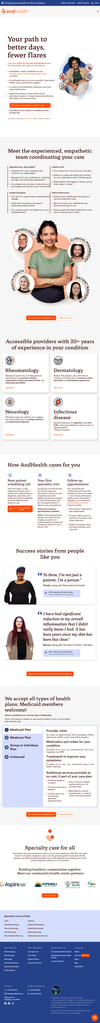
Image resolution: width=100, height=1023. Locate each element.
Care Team (32, 955)
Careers (78, 955)
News (77, 959)
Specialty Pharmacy (11, 966)
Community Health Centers (61, 951)
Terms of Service (57, 1011)
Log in (96, 3)
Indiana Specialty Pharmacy (38, 936)
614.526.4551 (35, 990)
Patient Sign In (9, 970)
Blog (76, 963)
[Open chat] (94, 1017)
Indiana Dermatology (35, 928)
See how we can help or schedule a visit (29, 105)
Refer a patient (83, 3)
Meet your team (65, 318)
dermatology (28, 74)
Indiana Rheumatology (36, 924)
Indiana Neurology (34, 932)
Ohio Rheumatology (11, 924)
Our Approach (33, 951)
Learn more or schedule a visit (42, 318)
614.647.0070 (36, 994)
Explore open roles (68, 3)
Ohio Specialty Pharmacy (13, 936)
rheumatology (15, 74)
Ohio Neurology (10, 932)
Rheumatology (9, 951)
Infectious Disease (11, 963)
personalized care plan (77, 503)
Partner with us (50, 895)
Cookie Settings (74, 1013)
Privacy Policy (69, 1011)
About (77, 951)
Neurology (8, 959)
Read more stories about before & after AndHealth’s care (50, 674)
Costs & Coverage (34, 963)
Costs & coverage (65, 814)
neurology (41, 74)
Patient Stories (33, 959)
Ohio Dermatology (11, 928)
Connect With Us (57, 961)
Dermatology (9, 955)
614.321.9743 (12, 990)
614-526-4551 (29, 118)
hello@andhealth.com (15, 994)
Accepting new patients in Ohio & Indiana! (25, 3)
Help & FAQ (79, 966)
